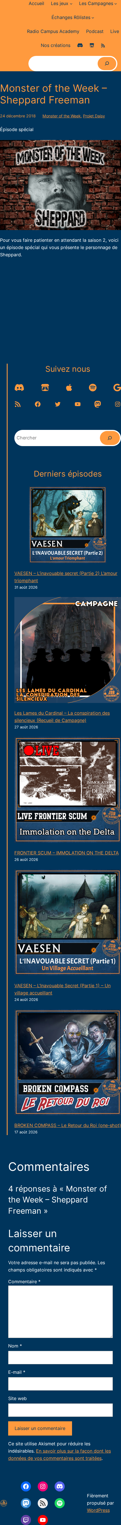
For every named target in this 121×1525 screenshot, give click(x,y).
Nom (15, 1346)
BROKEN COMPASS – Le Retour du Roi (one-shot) (67, 1125)
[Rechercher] (107, 63)
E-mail (16, 1372)
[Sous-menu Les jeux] (71, 3)
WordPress (98, 1510)
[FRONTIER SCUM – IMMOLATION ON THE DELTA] (67, 791)
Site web (17, 1398)
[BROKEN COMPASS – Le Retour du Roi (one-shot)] (67, 1063)
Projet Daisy (94, 115)
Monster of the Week (61, 115)
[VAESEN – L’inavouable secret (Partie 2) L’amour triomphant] (67, 525)
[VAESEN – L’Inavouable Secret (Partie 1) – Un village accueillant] (67, 923)
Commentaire (24, 1281)
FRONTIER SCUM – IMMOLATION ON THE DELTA (66, 853)
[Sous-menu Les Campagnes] (115, 3)
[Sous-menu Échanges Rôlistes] (92, 17)
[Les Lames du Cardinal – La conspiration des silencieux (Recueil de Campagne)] (67, 651)
